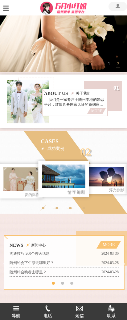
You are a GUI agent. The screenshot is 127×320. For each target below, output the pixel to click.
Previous (5, 263)
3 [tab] (71, 283)
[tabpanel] (63, 43)
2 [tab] (118, 64)
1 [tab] (109, 64)
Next (123, 263)
